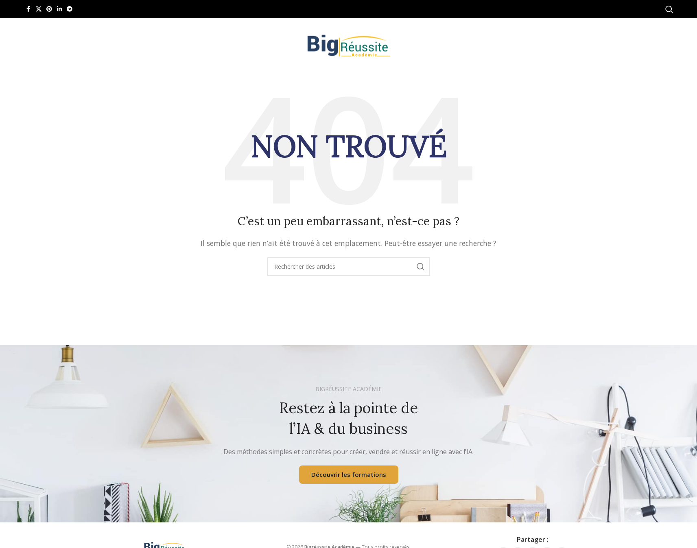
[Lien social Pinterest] (49, 9)
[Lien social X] (38, 9)
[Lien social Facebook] (28, 9)
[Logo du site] (349, 43)
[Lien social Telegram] (69, 9)
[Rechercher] (669, 9)
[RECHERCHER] (420, 266)
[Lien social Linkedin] (59, 9)
